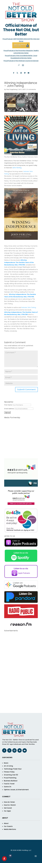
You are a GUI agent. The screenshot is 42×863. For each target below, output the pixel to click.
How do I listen (9, 802)
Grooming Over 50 (11, 775)
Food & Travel (9, 784)
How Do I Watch (10, 805)
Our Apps (7, 811)
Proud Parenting (10, 778)
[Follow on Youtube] (28, 72)
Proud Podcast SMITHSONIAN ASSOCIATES (18, 39)
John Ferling (17, 168)
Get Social (8, 808)
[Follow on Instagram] (21, 72)
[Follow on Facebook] (13, 72)
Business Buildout (10, 781)
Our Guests (8, 826)
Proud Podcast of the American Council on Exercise (21, 61)
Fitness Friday (9, 772)
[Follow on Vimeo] (24, 72)
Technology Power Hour (13, 769)
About (6, 823)
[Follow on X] (17, 72)
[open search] (19, 65)
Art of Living (8, 766)
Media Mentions (10, 829)
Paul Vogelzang (11, 89)
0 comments (31, 89)
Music (6, 763)
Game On (7, 787)
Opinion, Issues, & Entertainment (16, 790)
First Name (8, 405)
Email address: (9, 409)
